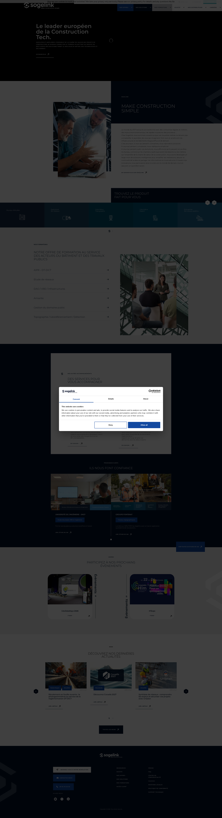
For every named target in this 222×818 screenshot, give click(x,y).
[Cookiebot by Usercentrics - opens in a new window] (150, 391)
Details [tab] (111, 399)
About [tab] (145, 399)
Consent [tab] (76, 399)
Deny (111, 425)
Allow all (144, 425)
